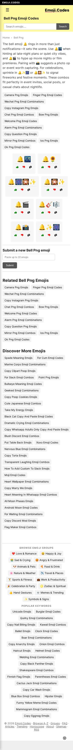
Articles (9, 726)
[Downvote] (24, 167)
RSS (36, 729)
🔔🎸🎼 (49, 204)
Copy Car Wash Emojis (36, 689)
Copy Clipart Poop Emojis (19, 370)
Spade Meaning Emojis (18, 357)
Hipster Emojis (53, 696)
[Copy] (30, 167)
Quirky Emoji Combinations (36, 618)
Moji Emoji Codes (14, 475)
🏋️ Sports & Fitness (20, 579)
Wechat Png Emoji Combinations (24, 101)
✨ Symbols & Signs (36, 599)
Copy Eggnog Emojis (36, 715)
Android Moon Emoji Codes (21, 507)
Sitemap (61, 726)
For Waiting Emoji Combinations (23, 514)
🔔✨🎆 (49, 227)
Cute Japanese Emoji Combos (22, 403)
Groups (55, 723)
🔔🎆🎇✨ (22, 181)
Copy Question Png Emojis (20, 134)
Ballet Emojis (22, 631)
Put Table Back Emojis (17, 442)
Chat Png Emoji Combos (19, 114)
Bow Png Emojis (48, 114)
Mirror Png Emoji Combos (19, 140)
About (50, 726)
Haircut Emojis (22, 650)
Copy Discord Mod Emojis (20, 520)
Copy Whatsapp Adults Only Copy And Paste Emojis (36, 429)
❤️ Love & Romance (24, 553)
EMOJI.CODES (11, 2)
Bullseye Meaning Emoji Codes (23, 383)
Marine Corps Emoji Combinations (24, 364)
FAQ (64, 723)
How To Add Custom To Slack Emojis (26, 468)
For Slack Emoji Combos (19, 377)
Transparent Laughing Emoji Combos (26, 462)
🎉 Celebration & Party (21, 586)
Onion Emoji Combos (52, 644)
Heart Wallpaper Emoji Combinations (26, 481)
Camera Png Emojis (16, 95)
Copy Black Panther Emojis (36, 663)
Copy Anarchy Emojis (22, 644)
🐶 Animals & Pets (24, 566)
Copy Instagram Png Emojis (21, 108)
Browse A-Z (40, 723)
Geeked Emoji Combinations (21, 390)
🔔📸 (22, 227)
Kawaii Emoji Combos (53, 624)
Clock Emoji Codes (46, 631)
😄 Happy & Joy (51, 553)
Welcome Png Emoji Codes (20, 121)
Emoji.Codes (23, 723)
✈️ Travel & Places (51, 573)
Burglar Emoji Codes (48, 611)
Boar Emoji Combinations (37, 637)
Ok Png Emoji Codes (16, 147)
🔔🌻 (49, 159)
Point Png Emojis (49, 377)
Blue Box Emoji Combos (25, 696)
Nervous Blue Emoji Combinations (24, 449)
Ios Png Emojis (49, 140)
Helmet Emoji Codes (47, 650)
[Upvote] (17, 167)
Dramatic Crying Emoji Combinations (26, 422)
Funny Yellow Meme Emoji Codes (36, 702)
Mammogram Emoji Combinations (36, 709)
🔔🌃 (24, 159)
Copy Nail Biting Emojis (21, 624)
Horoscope (37, 726)
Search (63, 26)
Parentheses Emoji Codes (50, 676)
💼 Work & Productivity (51, 579)
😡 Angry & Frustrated (49, 560)
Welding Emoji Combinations (36, 657)
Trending (22, 726)
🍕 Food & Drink (50, 566)
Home (6, 37)
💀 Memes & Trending (50, 592)
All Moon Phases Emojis (18, 501)
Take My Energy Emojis (18, 409)
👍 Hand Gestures (20, 592)
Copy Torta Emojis (15, 455)
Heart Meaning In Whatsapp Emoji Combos (30, 494)
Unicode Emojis (22, 611)
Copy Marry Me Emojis (18, 488)
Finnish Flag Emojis (18, 676)
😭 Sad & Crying (20, 560)
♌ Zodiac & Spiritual (53, 586)
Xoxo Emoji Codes (47, 442)
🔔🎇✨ (54, 181)
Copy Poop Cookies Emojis (20, 396)
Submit (10, 265)
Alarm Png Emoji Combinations (23, 127)
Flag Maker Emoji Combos (20, 527)
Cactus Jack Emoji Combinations (37, 683)
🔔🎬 (22, 204)
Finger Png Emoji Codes (47, 95)
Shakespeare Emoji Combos (36, 670)
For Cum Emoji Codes (50, 357)
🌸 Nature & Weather (23, 573)
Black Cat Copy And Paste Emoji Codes (28, 416)
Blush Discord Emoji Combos (21, 436)
